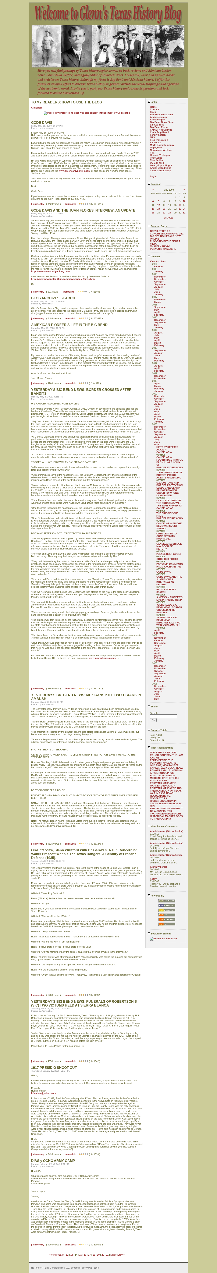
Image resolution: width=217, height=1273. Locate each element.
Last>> (121, 1254)
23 (180, 209)
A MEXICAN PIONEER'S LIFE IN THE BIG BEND (169, 598)
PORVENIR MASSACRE (163, 249)
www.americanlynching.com (74, 171)
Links (153, 102)
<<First (53, 1254)
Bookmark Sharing (160, 933)
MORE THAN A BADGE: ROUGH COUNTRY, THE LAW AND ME (166, 755)
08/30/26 (168, 217)
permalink (70, 204)
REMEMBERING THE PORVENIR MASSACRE (163, 761)
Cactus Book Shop (160, 170)
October (158, 266)
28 (169, 212)
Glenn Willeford (158, 867)
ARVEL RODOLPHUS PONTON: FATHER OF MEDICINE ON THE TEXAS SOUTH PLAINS (164, 777)
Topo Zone (156, 157)
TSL (152, 152)
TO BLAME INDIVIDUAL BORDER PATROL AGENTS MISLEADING (169, 475)
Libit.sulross (157, 124)
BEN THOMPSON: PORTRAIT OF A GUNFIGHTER (166, 809)
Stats (153, 112)
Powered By (157, 895)
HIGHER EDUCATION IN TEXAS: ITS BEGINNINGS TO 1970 (166, 803)
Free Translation (159, 140)
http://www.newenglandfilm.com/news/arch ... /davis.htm (63, 279)
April (157, 312)
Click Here (36, 107)
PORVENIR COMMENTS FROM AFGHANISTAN (169, 565)
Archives (155, 256)
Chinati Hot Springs (161, 129)
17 (89, 1254)
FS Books (155, 142)
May (156, 309)
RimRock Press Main (161, 114)
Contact (154, 109)
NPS (152, 137)
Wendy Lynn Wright (161, 165)
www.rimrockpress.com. (102, 658)
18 (153, 209)
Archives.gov (157, 119)
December (160, 276)
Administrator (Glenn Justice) (166, 831)
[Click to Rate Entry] (80, 204)
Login (153, 176)
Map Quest (156, 147)
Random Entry (158, 226)
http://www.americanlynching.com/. (51, 271)
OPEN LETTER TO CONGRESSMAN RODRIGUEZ (167, 232)
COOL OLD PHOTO (167, 559)
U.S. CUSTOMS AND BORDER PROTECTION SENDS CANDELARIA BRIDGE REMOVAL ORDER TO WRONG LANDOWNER (169, 489)
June (157, 292)
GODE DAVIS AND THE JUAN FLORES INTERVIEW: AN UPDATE (169, 581)
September (160, 284)
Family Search (158, 135)
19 (158, 209)
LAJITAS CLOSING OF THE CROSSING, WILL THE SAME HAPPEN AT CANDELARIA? (169, 504)
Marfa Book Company (162, 145)
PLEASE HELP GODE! (168, 554)
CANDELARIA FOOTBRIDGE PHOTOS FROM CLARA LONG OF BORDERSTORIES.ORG (169, 462)
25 (153, 212)
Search (154, 706)
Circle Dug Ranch (160, 132)
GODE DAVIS (163, 571)
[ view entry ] (38, 204)
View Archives (158, 261)
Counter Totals (158, 730)
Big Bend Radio (159, 127)
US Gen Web (157, 163)
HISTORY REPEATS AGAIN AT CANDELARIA (167, 449)
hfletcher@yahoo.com (43, 1093)
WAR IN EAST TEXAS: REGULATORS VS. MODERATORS (162, 796)
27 (164, 212)
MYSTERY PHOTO (160, 246)
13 (71, 1254)
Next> (113, 1254)
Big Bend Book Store (162, 122)
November (160, 279)
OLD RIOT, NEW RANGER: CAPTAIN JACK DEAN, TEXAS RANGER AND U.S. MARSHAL (166, 768)
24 (184, 209)
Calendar (155, 184)
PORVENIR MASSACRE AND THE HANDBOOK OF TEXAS (166, 789)
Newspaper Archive (161, 150)
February (159, 315)
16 (180, 205)
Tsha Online (156, 160)
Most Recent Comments (164, 826)
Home (153, 107)
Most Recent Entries (161, 747)
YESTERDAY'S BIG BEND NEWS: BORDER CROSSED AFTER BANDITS (169, 609)
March (157, 302)
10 (184, 201)
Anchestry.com (158, 117)
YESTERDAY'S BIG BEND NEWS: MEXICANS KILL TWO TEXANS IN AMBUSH (168, 621)
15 (80, 1254)
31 (184, 212)
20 (164, 209)
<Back (61, 1254)
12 (158, 205)
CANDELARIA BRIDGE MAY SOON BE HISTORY (169, 546)
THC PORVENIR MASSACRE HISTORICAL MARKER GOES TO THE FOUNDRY (166, 816)
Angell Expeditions (160, 168)
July (156, 289)
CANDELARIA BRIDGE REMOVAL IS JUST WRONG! (169, 526)
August (158, 287)
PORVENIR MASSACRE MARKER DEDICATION (163, 784)
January (158, 271)
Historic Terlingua (160, 155)
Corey (153, 878)
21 (107, 1254)
